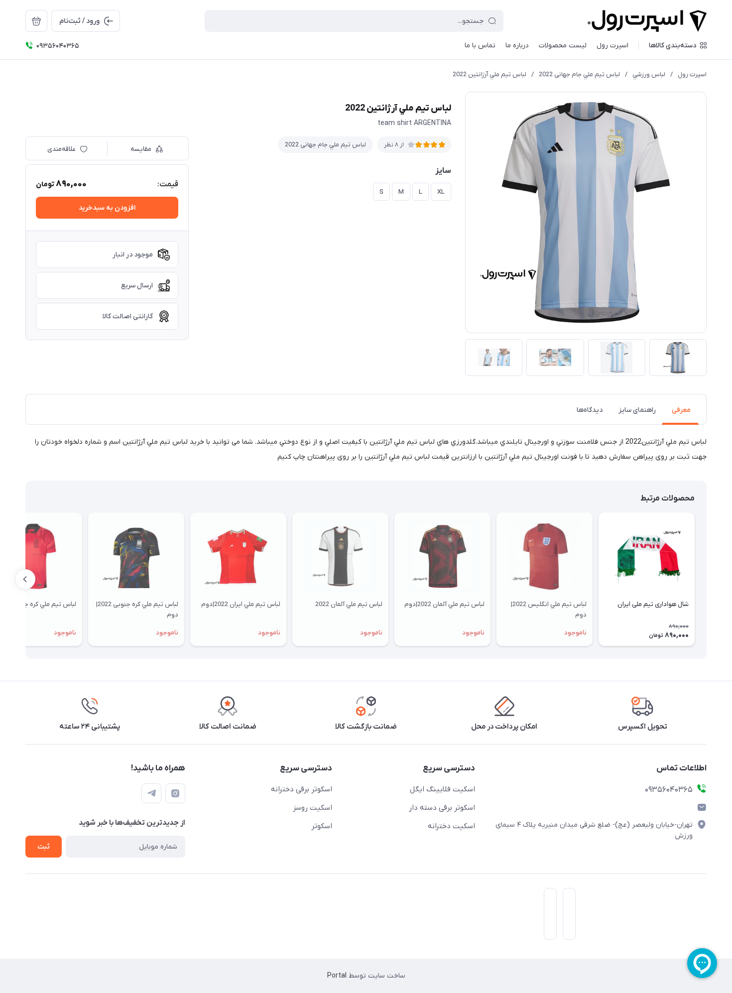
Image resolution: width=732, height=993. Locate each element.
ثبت (43, 847)
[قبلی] (707, 579)
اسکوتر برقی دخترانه (301, 789)
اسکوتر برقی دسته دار (442, 808)
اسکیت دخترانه (451, 826)
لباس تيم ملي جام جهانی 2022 (579, 74)
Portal (337, 976)
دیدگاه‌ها (590, 410)
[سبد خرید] (36, 21)
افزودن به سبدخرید (107, 208)
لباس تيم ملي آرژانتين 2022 (489, 74)
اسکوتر (321, 826)
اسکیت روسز (312, 808)
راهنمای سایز (637, 410)
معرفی (681, 410)
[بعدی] (25, 579)
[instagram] (175, 793)
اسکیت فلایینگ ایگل (442, 789)
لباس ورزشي (648, 74)
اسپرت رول (692, 74)
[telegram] (151, 793)
